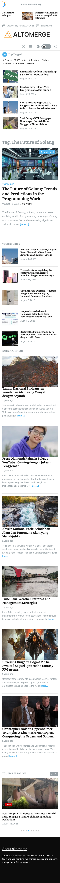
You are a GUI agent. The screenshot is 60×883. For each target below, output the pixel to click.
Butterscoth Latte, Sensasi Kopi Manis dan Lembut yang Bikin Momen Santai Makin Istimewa (29, 15)
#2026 (17, 60)
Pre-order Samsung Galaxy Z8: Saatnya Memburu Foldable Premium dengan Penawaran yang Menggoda (38, 274)
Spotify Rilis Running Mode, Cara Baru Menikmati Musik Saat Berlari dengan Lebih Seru (38, 335)
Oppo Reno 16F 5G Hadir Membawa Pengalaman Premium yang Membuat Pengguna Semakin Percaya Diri (38, 295)
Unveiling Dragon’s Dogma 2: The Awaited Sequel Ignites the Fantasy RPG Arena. (27, 665)
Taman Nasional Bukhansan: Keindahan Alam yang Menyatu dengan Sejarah (25, 392)
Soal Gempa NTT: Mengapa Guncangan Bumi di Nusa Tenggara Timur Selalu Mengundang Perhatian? (35, 123)
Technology (8, 184)
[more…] (24, 224)
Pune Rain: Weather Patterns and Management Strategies (26, 601)
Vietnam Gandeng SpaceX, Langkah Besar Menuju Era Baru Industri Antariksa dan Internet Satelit (39, 107)
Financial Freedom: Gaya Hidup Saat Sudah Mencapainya (38, 73)
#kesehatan (19, 63)
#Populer (7, 60)
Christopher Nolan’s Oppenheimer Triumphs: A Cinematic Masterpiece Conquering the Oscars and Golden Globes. (28, 734)
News (9, 804)
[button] (52, 774)
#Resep (30, 63)
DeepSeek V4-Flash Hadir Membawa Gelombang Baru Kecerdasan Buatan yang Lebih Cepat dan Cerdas (36, 315)
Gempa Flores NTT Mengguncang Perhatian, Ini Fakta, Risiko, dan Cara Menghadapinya (29, 815)
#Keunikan (34, 60)
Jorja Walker (26, 204)
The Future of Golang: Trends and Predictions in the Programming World (29, 194)
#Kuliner (45, 60)
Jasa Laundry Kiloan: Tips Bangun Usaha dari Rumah (35, 89)
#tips (25, 60)
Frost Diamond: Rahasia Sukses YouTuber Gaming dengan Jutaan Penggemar (26, 462)
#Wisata (7, 63)
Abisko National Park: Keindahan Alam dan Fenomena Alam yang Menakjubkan (26, 532)
